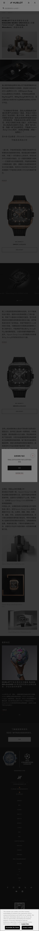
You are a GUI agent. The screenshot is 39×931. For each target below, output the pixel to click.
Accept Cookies (27, 927)
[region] (19, 920)
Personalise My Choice (12, 927)
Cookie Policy (25, 924)
